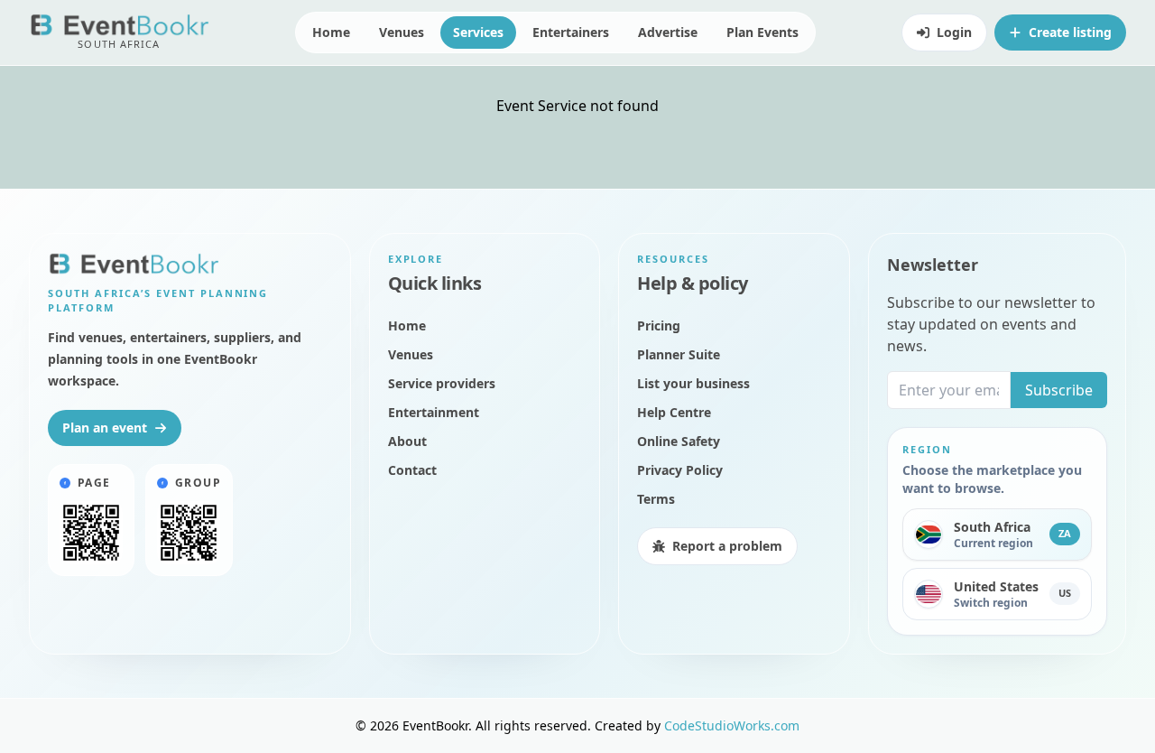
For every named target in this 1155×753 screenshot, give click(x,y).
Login (954, 32)
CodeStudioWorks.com (731, 725)
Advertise (668, 32)
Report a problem (727, 545)
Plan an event (104, 427)
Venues (401, 32)
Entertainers (570, 32)
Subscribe (1059, 390)
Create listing (1070, 32)
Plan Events (762, 32)
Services (478, 32)
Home (331, 32)
